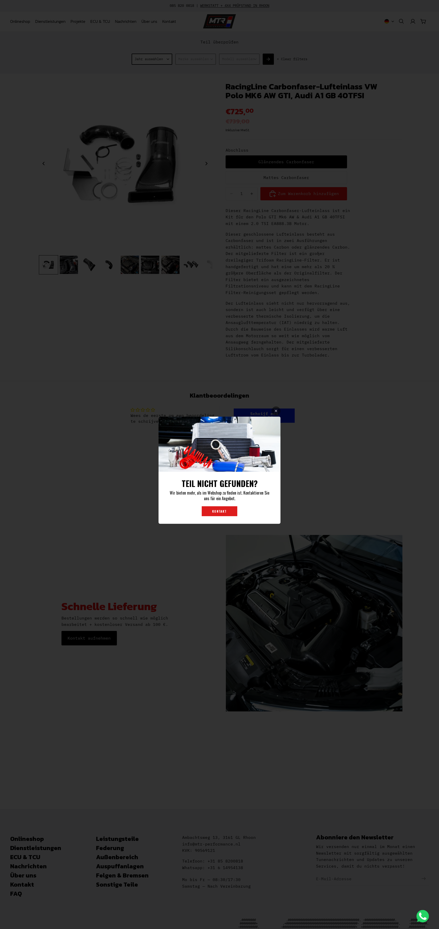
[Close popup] (276, 410)
